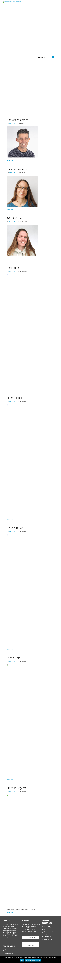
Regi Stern (13, 267)
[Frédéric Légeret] (22, 850)
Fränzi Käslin (14, 218)
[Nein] (59, 959)
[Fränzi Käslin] (22, 240)
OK (22, 960)
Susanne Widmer (17, 169)
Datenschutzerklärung (33, 960)
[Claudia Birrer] (22, 590)
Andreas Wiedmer (17, 119)
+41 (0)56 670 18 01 (30, 927)
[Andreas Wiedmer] (22, 142)
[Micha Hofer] (22, 720)
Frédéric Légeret (16, 788)
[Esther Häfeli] (22, 460)
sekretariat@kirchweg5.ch (32, 924)
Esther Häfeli (14, 397)
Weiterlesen (10, 160)
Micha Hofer (14, 658)
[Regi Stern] (22, 330)
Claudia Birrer (15, 528)
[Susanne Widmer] (22, 191)
